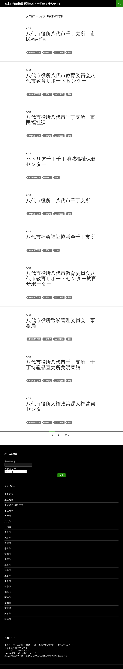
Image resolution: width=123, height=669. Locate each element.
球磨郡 (7, 586)
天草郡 (7, 543)
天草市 (7, 537)
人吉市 (7, 516)
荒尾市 (7, 592)
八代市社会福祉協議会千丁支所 (60, 237)
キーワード (10, 461)
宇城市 (7, 554)
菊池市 (7, 597)
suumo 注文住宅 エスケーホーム (20, 653)
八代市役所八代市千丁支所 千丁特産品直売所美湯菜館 (60, 364)
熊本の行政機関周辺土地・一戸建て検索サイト (32, 3)
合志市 (7, 532)
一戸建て (47, 52)
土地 (69, 52)
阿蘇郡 (7, 619)
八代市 (28, 28)
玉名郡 (7, 581)
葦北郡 (7, 608)
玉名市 (7, 575)
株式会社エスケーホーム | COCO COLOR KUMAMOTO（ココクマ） (37, 655)
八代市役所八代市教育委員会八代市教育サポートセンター (60, 78)
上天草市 (8, 494)
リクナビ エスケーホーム (17, 650)
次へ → (68, 435)
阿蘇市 (7, 613)
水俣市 (7, 564)
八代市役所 (59, 52)
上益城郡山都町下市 (13, 505)
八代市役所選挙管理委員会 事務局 (60, 322)
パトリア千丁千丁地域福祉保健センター (61, 161)
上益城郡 (8, 499)
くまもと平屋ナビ (64, 645)
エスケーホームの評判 (15, 645)
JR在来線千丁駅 (34, 52)
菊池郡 (7, 602)
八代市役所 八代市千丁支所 (58, 200)
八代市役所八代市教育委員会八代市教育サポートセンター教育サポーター (61, 278)
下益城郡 (8, 510)
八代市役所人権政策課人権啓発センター (60, 406)
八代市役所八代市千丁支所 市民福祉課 (60, 36)
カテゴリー (10, 468)
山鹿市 (7, 559)
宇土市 (7, 548)
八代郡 (7, 526)
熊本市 (7, 570)
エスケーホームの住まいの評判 (41, 645)
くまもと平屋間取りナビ (16, 647)
